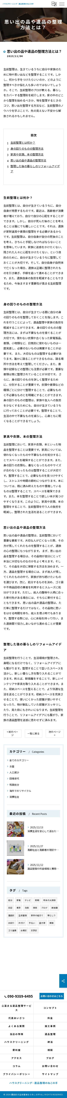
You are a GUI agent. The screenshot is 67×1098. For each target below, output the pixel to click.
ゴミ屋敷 (12, 930)
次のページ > (55, 733)
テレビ (28, 900)
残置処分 (14, 784)
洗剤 (27, 907)
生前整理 (23, 915)
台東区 (24, 930)
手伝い (32, 923)
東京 (18, 907)
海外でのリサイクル (20, 790)
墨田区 (11, 915)
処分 (10, 900)
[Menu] (62, 4)
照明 (37, 900)
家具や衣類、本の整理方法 (26, 154)
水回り (11, 923)
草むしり (51, 915)
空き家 (42, 923)
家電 (18, 900)
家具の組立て (37, 915)
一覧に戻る (33, 733)
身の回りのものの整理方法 (26, 148)
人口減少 (14, 772)
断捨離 (55, 907)
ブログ (44, 907)
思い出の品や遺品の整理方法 (28, 160)
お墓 (11, 766)
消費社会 (14, 796)
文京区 (34, 930)
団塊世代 (14, 778)
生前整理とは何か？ (22, 142)
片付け (22, 923)
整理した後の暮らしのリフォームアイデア (35, 168)
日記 (10, 907)
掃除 (35, 907)
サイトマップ (50, 1074)
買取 (51, 923)
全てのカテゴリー (19, 760)
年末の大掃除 (49, 900)
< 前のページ (12, 733)
